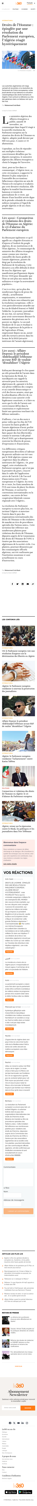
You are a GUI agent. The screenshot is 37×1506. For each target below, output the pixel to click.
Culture (4, 1441)
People (4, 1448)
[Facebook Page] (10, 1423)
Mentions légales (7, 1478)
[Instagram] (27, 1423)
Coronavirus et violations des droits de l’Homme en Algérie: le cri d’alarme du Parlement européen (17, 224)
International (7, 20)
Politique (15, 9)
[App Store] (11, 1492)
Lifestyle (4, 1450)
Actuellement (6, 9)
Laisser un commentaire (18, 1211)
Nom (6, 1191)
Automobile (5, 1446)
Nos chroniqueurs (7, 1453)
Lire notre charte (10, 864)
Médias (4, 1443)
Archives (4, 1463)
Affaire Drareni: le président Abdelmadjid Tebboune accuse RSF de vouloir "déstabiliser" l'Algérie (17, 357)
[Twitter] (14, 1423)
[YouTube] (18, 1423)
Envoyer (28, 1408)
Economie (25, 9)
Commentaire (10, 1167)
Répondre (9, 951)
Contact (4, 1472)
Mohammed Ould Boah (12, 105)
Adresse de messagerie (14, 1200)
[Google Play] (25, 1492)
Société (33, 9)
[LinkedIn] (22, 1423)
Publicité (4, 1461)
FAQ (3, 1470)
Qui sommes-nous (7, 1459)
